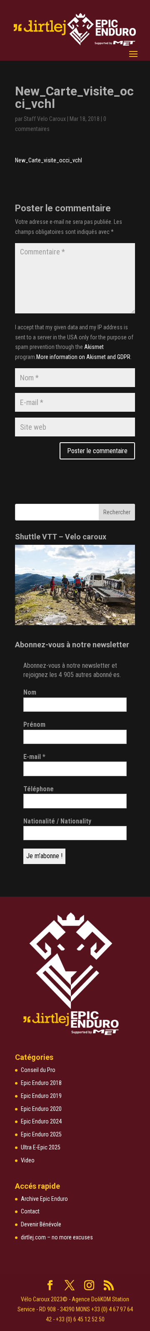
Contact (30, 1211)
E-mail (34, 757)
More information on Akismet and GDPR (83, 357)
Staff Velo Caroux (45, 118)
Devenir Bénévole (41, 1224)
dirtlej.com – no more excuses (57, 1237)
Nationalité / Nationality (57, 821)
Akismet (94, 347)
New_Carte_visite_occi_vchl (48, 160)
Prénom (34, 724)
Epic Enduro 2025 (41, 1134)
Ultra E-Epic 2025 (40, 1147)
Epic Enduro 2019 (41, 1095)
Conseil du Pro (38, 1070)
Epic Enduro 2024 (41, 1121)
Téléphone (38, 789)
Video (28, 1160)
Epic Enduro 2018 (41, 1083)
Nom (29, 692)
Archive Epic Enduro (44, 1198)
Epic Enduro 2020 (41, 1108)
